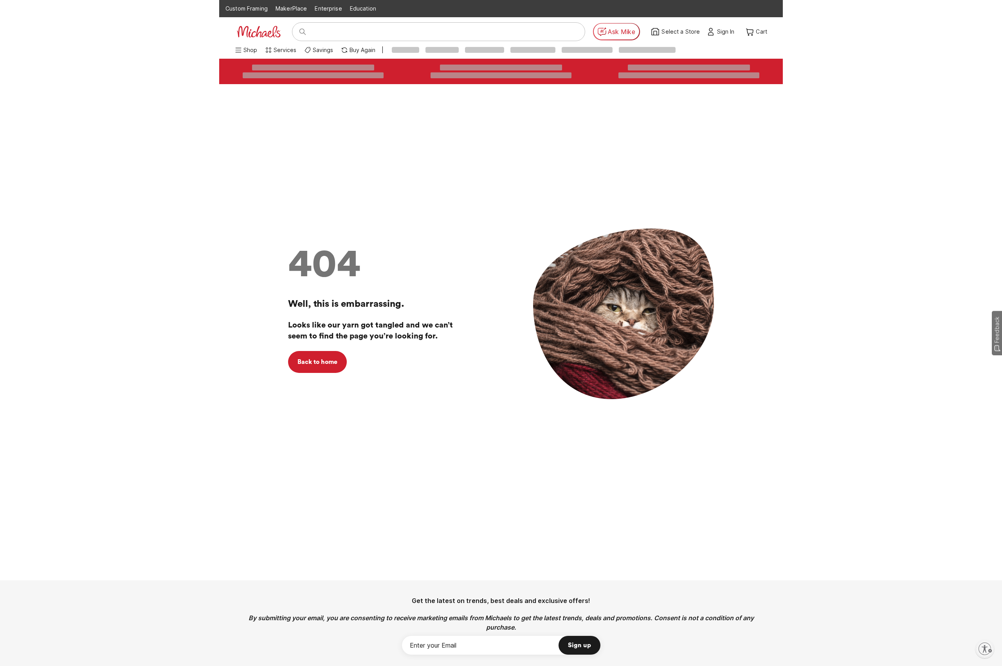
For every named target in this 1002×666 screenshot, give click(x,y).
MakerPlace (291, 8)
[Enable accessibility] (984, 648)
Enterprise (328, 8)
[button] (728, 32)
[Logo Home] (259, 31)
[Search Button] (302, 32)
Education (363, 8)
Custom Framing (246, 8)
